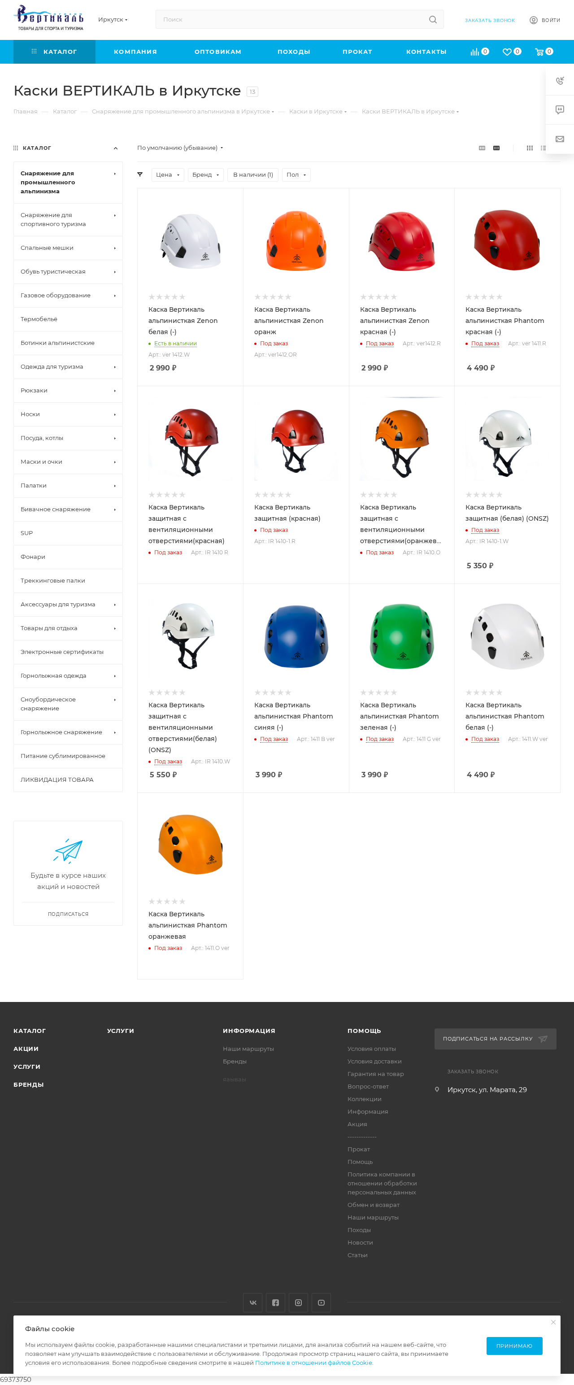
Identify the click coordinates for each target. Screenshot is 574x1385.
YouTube (321, 1302)
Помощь (364, 1030)
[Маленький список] (482, 147)
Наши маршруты (248, 1048)
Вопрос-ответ (368, 1086)
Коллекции (365, 1098)
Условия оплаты (372, 1048)
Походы (359, 1229)
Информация (249, 1030)
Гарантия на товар (376, 1073)
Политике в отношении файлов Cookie (313, 1362)
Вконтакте (252, 1302)
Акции (26, 1048)
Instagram (298, 1302)
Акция (357, 1124)
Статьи (358, 1255)
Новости (360, 1242)
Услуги (27, 1066)
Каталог (29, 1030)
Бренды (28, 1084)
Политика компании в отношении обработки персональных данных (382, 1183)
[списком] (544, 147)
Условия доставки (375, 1061)
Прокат (359, 1149)
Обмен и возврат (374, 1204)
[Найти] (433, 19)
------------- (362, 1136)
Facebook (275, 1302)
